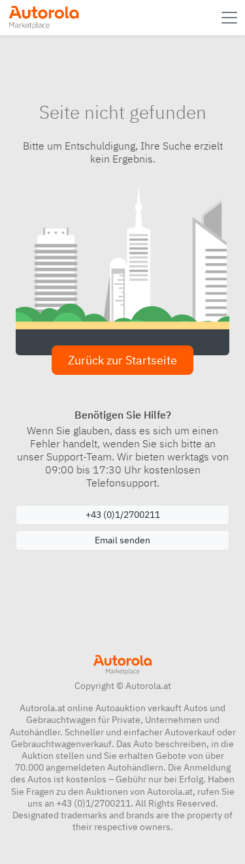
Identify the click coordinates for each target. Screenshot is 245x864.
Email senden (122, 540)
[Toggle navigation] (230, 17)
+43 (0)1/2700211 (123, 514)
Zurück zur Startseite (122, 360)
